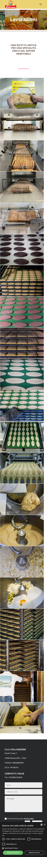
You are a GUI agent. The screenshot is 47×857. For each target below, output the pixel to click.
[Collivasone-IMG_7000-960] (22, 639)
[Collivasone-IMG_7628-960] (22, 170)
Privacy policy (29, 819)
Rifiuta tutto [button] (34, 853)
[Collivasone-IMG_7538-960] (22, 420)
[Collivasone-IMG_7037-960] (22, 608)
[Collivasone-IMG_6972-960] (22, 732)
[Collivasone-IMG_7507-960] (22, 514)
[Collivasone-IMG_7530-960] (22, 451)
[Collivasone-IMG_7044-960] (22, 576)
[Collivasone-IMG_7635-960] (22, 108)
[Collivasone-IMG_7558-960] (22, 358)
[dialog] (23, 839)
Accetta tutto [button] (13, 853)
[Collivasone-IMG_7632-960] (22, 139)
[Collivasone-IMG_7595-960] (22, 264)
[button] (23, 848)
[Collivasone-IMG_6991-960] (22, 701)
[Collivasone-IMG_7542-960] (22, 389)
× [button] (44, 824)
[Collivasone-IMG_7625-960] (22, 202)
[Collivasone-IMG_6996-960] (22, 670)
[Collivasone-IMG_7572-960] (22, 327)
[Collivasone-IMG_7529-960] (22, 483)
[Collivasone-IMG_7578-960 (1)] (22, 295)
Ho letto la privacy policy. (20, 819)
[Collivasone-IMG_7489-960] (22, 545)
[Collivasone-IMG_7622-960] (22, 233)
